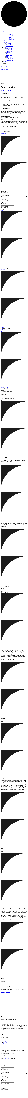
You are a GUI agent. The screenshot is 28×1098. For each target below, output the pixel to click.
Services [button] (5, 42)
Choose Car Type (5, 192)
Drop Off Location (5, 200)
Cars (4, 1041)
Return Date (3, 203)
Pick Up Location (5, 195)
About (4, 40)
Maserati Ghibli (4, 387)
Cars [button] (4, 47)
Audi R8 (3, 327)
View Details (4, 90)
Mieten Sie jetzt (4, 206)
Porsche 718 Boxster (5, 266)
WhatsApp (3, 992)
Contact (5, 61)
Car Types (5, 1042)
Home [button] (4, 31)
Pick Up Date (4, 198)
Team (4, 1043)
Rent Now (9, 90)
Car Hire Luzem (7, 1058)
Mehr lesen (3, 133)
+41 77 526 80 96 (4, 66)
